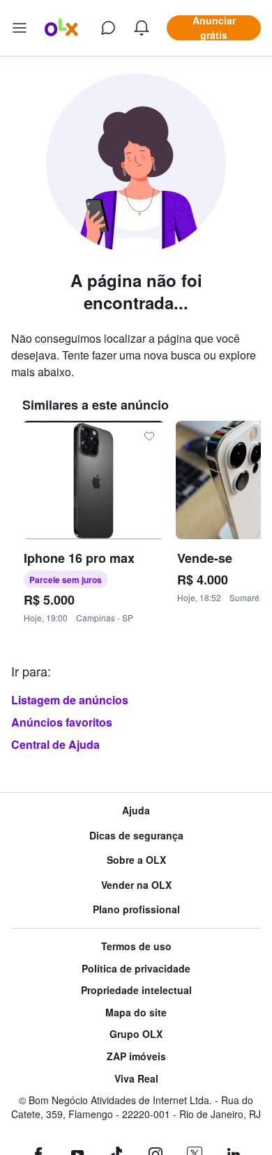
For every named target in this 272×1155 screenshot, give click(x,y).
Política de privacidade (136, 968)
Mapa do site (136, 1012)
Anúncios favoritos (61, 722)
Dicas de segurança (136, 835)
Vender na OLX (136, 885)
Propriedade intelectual (136, 990)
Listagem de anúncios (69, 700)
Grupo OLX (136, 1034)
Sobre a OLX (136, 860)
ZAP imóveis (136, 1056)
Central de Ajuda (55, 744)
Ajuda (136, 810)
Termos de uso (136, 946)
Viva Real (136, 1078)
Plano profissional (136, 909)
